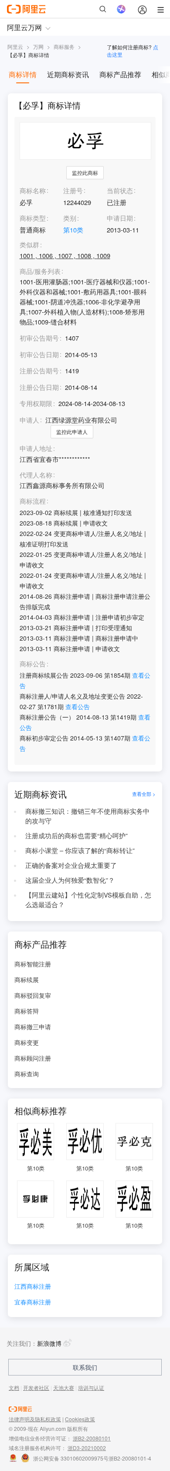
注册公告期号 (39, 370)
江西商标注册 (32, 1286)
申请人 (29, 419)
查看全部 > (144, 794)
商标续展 (26, 979)
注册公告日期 (39, 387)
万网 (38, 46)
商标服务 (64, 46)
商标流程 (33, 501)
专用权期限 (36, 403)
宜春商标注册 (32, 1302)
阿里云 (15, 46)
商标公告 (33, 664)
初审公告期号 (39, 337)
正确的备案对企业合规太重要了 (71, 865)
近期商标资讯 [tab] (68, 74)
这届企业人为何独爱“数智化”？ (70, 879)
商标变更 (26, 1042)
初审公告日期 (39, 354)
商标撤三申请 (32, 1026)
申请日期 (120, 217)
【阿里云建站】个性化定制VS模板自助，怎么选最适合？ (88, 899)
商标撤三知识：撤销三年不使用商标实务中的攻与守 (87, 816)
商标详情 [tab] (23, 74)
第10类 (73, 229)
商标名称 (33, 190)
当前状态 (120, 190)
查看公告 (77, 706)
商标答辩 (26, 1011)
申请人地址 (36, 448)
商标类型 (33, 217)
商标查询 (26, 1073)
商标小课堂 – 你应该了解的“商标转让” (80, 850)
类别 (69, 217)
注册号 (73, 190)
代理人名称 (36, 475)
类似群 (29, 245)
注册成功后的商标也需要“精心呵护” (76, 835)
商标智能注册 (32, 963)
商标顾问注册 (32, 1058)
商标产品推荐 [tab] (120, 74)
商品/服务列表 (40, 271)
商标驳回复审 (32, 995)
